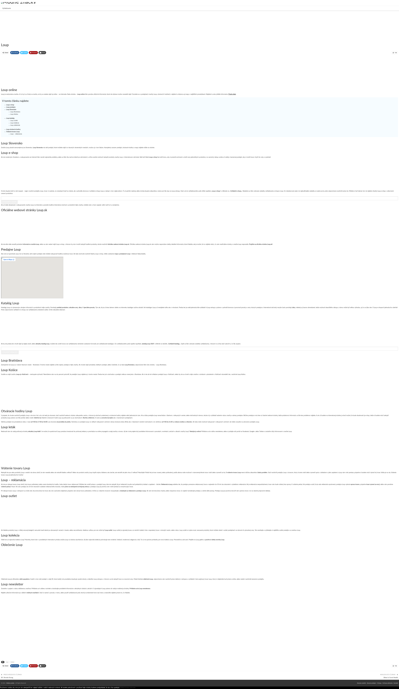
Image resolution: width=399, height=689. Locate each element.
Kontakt (396, 683)
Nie (122, 687)
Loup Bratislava (15, 112)
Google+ (252, 431)
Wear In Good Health (391, 677)
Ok (120, 687)
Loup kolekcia (14, 123)
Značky (12, 662)
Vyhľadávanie (6, 8)
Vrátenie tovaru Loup (13, 131)
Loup (8, 418)
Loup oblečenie (15, 125)
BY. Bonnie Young (7, 677)
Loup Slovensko (11, 109)
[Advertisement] (62, 26)
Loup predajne (10, 107)
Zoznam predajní (371, 683)
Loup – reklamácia (16, 134)
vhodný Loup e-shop (378, 191)
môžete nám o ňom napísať (92, 205)
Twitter (261, 431)
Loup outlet (14, 120)
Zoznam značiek (361, 683)
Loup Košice (14, 114)
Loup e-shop (10, 105)
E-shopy (379, 683)
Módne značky (10, 683)
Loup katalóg (10, 118)
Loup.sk (148, 244)
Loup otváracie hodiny (13, 129)
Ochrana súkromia (387, 683)
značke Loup (237, 244)
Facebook (246, 431)
